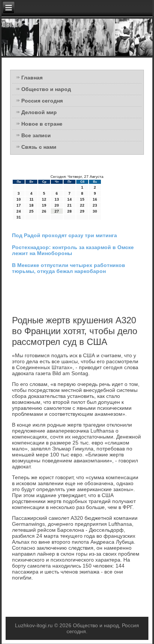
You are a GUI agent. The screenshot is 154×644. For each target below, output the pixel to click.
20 (57, 205)
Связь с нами (38, 147)
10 (18, 199)
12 (44, 199)
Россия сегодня (42, 101)
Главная (32, 78)
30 (95, 211)
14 (69, 199)
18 (31, 205)
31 (18, 217)
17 (18, 205)
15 (82, 199)
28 (69, 211)
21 (69, 205)
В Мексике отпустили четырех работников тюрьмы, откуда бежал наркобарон (68, 268)
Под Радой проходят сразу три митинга (64, 235)
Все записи (36, 135)
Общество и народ (46, 89)
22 (82, 205)
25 (31, 211)
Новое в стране (41, 124)
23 (95, 205)
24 (18, 211)
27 (57, 211)
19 (44, 205)
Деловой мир (39, 112)
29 (82, 211)
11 (32, 199)
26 (44, 211)
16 (95, 199)
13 (57, 199)
